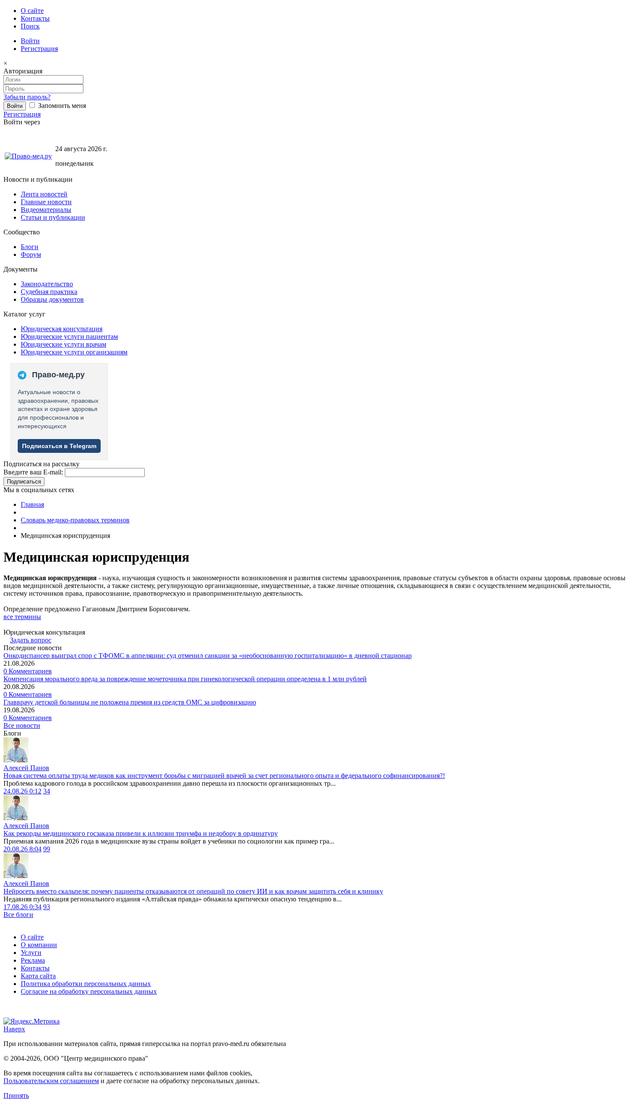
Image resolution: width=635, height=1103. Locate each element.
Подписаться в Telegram (59, 445)
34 (46, 791)
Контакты (35, 18)
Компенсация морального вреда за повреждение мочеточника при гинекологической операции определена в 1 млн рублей (185, 679)
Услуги (31, 952)
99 (46, 849)
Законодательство (47, 284)
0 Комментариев (27, 671)
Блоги (29, 246)
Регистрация (39, 48)
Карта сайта (38, 976)
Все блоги (18, 914)
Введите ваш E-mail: (33, 472)
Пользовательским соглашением (51, 1080)
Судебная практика (49, 291)
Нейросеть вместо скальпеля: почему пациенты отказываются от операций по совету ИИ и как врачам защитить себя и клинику (193, 891)
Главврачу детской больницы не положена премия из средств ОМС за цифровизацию (129, 702)
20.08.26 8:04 (22, 849)
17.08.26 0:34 (22, 906)
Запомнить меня (61, 105)
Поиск (30, 26)
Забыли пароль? (27, 97)
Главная (32, 504)
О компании (39, 944)
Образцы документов (52, 299)
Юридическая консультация (61, 328)
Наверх (14, 1029)
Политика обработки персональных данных (86, 983)
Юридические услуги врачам (63, 344)
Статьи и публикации (53, 217)
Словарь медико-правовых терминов (75, 520)
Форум (31, 254)
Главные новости (46, 201)
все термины (22, 616)
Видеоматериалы (46, 209)
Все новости (21, 725)
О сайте (32, 10)
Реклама (33, 960)
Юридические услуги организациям (74, 352)
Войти (30, 40)
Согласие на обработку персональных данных (89, 991)
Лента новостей (44, 194)
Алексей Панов (26, 767)
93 (46, 906)
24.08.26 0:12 (22, 791)
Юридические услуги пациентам (69, 336)
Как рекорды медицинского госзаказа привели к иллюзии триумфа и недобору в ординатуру (140, 833)
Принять (16, 1095)
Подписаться (24, 481)
